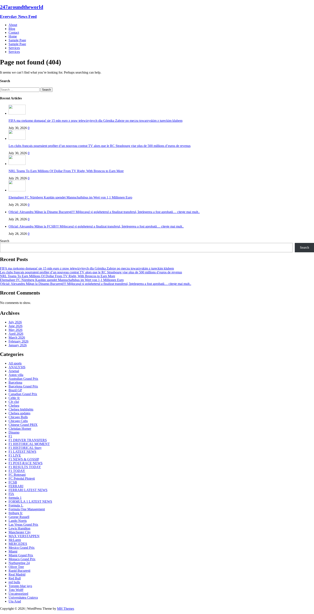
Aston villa (16, 375)
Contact (14, 32)
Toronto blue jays (20, 586)
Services (14, 48)
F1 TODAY (17, 471)
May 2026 (15, 330)
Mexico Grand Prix (22, 547)
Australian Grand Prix (23, 378)
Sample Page (17, 40)
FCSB (13, 482)
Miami (13, 551)
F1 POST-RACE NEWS (26, 463)
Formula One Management (27, 509)
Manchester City (20, 532)
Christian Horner (20, 428)
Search (4, 241)
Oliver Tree (16, 567)
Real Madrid (17, 574)
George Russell (19, 517)
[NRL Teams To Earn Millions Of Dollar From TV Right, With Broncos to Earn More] (17, 163)
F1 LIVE (15, 455)
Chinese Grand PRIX (23, 425)
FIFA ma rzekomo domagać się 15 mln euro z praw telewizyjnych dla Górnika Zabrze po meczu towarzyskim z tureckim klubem (95, 120)
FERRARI (16, 486)
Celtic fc (14, 398)
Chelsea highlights (21, 409)
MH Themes (65, 608)
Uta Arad (15, 601)
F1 (10, 436)
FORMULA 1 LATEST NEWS (30, 501)
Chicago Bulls (18, 417)
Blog (12, 28)
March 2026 (17, 337)
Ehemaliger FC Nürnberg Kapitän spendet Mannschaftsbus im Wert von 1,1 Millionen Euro (70, 197)
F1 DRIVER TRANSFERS (28, 440)
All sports (15, 363)
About (13, 25)
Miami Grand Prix (21, 555)
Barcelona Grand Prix (23, 386)
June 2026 (15, 326)
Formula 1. (16, 505)
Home (13, 36)
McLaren (15, 540)
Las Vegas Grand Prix (23, 524)
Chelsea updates (19, 413)
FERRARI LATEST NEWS (28, 490)
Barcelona (15, 382)
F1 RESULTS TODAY (25, 467)
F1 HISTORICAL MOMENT (29, 444)
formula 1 (15, 497)
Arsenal (14, 371)
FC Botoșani (17, 474)
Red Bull (15, 578)
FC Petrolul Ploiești (22, 478)
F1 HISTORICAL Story (25, 448)
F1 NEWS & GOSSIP (24, 459)
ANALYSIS (17, 367)
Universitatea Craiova (23, 597)
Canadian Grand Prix (23, 394)
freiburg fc (16, 513)
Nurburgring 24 (19, 563)
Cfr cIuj (14, 402)
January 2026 (18, 345)
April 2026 (16, 333)
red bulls (14, 582)
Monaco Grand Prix (22, 559)
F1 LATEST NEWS (22, 451)
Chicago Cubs (18, 421)
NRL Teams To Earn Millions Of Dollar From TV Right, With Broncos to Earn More (66, 171)
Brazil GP (15, 390)
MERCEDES (18, 544)
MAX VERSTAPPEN (24, 536)
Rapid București (19, 570)
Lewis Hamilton (19, 528)
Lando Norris (18, 521)
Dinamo (14, 432)
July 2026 (15, 322)
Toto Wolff (16, 590)
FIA (11, 494)
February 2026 (18, 341)
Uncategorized (18, 593)
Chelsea (14, 405)
